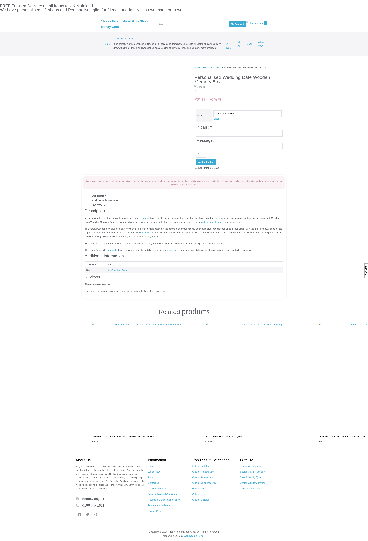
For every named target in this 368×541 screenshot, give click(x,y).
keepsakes (174, 250)
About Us (152, 477)
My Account (237, 24)
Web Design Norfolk (194, 536)
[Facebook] (79, 514)
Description (99, 195)
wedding (204, 222)
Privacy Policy (155, 511)
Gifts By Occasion (124, 38)
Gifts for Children (200, 500)
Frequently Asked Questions (162, 494)
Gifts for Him (198, 494)
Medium (117, 270)
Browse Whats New (250, 488)
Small (110, 270)
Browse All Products (250, 466)
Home (106, 44)
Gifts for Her (198, 488)
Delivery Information (158, 488)
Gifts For (238, 44)
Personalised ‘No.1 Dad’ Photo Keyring (223, 436)
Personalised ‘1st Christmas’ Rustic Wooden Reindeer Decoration (123, 436)
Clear (216, 119)
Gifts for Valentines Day (204, 483)
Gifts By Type (228, 44)
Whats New (261, 44)
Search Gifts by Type (250, 477)
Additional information (105, 200)
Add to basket (205, 162)
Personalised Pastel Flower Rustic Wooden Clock (342, 436)
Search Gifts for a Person (253, 483)
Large (125, 270)
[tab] (187, 196)
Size (199, 115)
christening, (216, 222)
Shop (249, 44)
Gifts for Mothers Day (203, 472)
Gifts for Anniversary (202, 477)
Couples (215, 67)
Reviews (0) (99, 204)
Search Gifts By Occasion (253, 472)
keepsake (145, 218)
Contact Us (153, 483)
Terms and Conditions (159, 505)
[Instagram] (95, 514)
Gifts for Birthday (200, 466)
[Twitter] (87, 514)
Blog (150, 466)
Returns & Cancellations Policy (164, 500)
